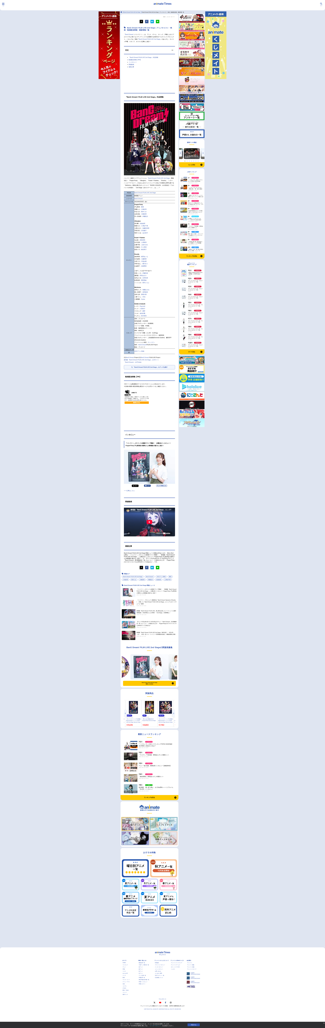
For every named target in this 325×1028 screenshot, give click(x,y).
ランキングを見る (149, 797)
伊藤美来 (145, 273)
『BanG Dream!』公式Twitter (133, 362)
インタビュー (133, 62)
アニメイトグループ (191, 969)
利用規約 (157, 962)
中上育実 (144, 247)
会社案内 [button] (189, 960)
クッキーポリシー (159, 967)
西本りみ (144, 211)
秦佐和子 (144, 249)
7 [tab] (198, 160)
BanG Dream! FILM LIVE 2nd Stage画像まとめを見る (149, 683)
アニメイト (189, 962)
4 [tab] (191, 160)
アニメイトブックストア (176, 962)
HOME (124, 962)
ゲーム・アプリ (126, 981)
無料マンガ (125, 994)
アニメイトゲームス (175, 964)
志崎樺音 (144, 266)
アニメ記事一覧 (142, 975)
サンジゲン (151, 342)
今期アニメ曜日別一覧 (144, 964)
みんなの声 (125, 973)
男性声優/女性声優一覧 (144, 979)
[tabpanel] (192, 153)
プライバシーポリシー (160, 964)
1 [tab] (185, 160)
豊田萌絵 (144, 280)
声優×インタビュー (143, 981)
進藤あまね (146, 289)
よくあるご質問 (158, 973)
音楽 (124, 983)
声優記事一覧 (142, 977)
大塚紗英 (144, 209)
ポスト (136, 485)
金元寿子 (145, 233)
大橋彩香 (144, 214)
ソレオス (173, 969)
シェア (148, 485)
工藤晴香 (144, 259)
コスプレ (125, 986)
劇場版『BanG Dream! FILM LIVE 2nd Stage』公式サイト (141, 360)
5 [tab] (194, 160)
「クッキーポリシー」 (155, 1025)
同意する (193, 1025)
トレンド (125, 992)
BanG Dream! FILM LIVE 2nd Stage (149, 39)
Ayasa (143, 299)
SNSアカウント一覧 (159, 975)
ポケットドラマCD (175, 967)
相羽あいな (144, 256)
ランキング (125, 964)
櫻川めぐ (145, 263)
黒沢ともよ (146, 282)
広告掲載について (159, 977)
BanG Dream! (129, 34)
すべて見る (191, 352)
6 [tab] (196, 160)
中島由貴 (144, 261)
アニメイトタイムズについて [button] (161, 960)
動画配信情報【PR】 (135, 60)
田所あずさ (143, 275)
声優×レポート (142, 983)
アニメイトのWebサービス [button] (177, 960)
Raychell (142, 306)
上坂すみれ (144, 244)
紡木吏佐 (144, 315)
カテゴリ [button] (124, 960)
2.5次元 (124, 988)
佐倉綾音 (142, 223)
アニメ (124, 967)
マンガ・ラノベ (126, 979)
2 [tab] (187, 160)
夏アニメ (141, 969)
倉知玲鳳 (142, 313)
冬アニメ (141, 973)
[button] (149, 50)
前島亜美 (142, 240)
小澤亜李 (144, 242)
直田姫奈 (145, 292)
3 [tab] (189, 160)
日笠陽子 (144, 230)
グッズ (124, 975)
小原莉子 (142, 308)
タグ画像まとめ (162, 485)
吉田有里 (145, 278)
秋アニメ (141, 971)
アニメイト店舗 (190, 967)
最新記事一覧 (142, 962)
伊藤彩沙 (145, 216)
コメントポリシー (159, 969)
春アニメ (141, 967)
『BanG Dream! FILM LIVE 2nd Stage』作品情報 (143, 57)
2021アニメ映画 (139, 351)
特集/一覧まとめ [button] (142, 960)
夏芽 (144, 311)
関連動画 (131, 64)
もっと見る (191, 164)
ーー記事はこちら (129, 490)
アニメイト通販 (190, 964)
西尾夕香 (144, 294)
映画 (124, 977)
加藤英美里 (146, 228)
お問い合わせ (158, 971)
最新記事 (131, 67)
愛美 (142, 207)
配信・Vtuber (126, 990)
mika (144, 297)
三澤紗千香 (144, 226)
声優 (124, 969)
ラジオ (124, 971)
